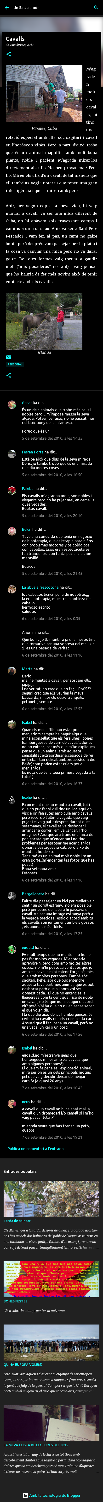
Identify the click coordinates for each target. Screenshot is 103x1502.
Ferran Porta (33, 452)
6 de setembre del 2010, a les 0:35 (51, 618)
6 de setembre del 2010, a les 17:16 (52, 880)
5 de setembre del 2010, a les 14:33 (52, 438)
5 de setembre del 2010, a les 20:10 (52, 515)
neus (26, 1102)
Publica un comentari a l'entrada (36, 1149)
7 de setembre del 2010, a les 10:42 (52, 1088)
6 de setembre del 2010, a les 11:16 (52, 655)
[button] (8, 54)
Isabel (27, 722)
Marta (27, 669)
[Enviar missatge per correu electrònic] (8, 359)
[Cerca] (96, 7)
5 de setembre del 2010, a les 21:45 (52, 573)
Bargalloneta (33, 894)
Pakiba (28, 488)
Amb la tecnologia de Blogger (54, 1495)
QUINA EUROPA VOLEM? (23, 1365)
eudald (28, 947)
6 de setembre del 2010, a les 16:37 (52, 784)
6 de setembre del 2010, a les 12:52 (52, 709)
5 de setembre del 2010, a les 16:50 (52, 475)
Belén (26, 529)
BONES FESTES (15, 1301)
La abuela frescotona (40, 587)
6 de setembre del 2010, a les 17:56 (52, 1034)
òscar (27, 403)
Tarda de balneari (18, 1221)
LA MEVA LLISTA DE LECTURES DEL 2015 (36, 1445)
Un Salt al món (26, 7)
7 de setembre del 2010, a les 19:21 (52, 1137)
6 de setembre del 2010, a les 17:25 (52, 934)
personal (15, 364)
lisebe (27, 797)
